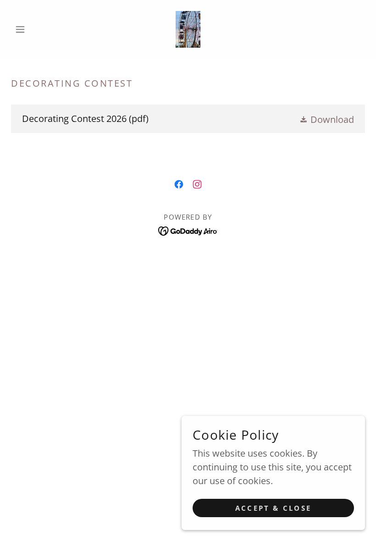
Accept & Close (273, 508)
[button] (37, 29)
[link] (188, 29)
